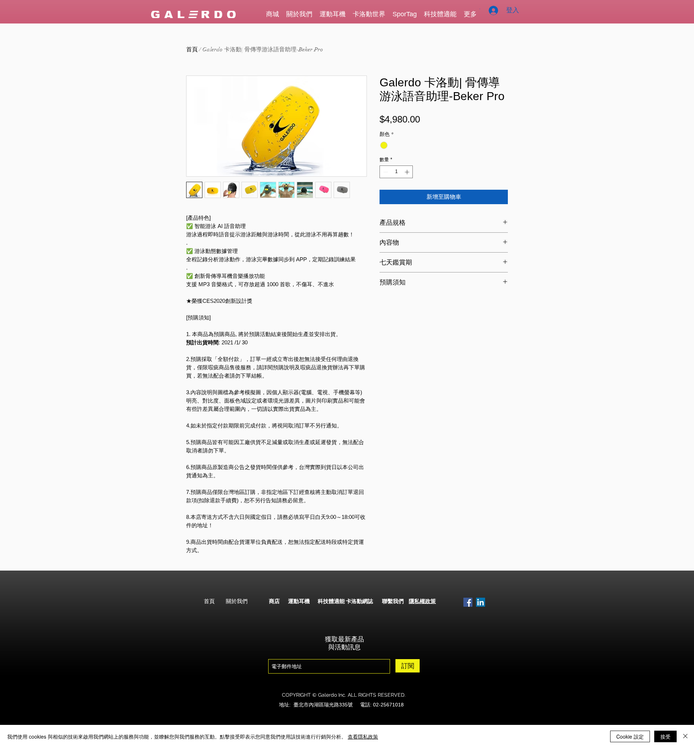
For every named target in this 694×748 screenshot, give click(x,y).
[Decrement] (385, 172)
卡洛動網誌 (359, 601)
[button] (479, 8)
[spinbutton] (396, 172)
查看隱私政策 (363, 736)
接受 (665, 736)
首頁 (192, 49)
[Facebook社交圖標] (467, 602)
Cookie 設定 (630, 736)
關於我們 (237, 601)
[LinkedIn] (480, 602)
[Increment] (407, 172)
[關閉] (685, 736)
